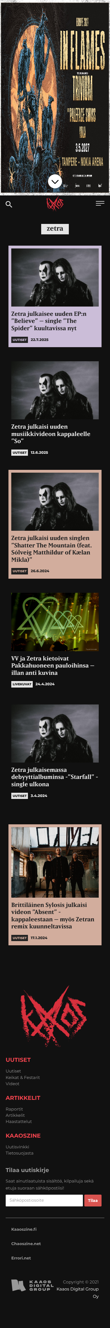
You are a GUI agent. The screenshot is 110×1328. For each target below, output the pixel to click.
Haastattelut (19, 1121)
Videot (12, 1083)
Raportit (14, 1109)
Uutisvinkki (17, 1146)
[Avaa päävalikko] (100, 204)
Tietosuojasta (20, 1153)
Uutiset (13, 1071)
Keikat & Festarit (23, 1077)
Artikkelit (15, 1115)
